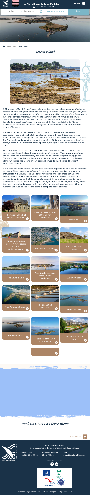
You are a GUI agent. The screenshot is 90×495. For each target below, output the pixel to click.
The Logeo (74, 219)
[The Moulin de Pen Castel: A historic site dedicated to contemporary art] (27, 250)
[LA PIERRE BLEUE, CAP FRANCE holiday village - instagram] (57, 464)
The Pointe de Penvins (16, 307)
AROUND (11, 46)
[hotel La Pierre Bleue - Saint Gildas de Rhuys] (9, 452)
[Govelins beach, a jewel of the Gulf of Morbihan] (56, 218)
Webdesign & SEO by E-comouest (59, 492)
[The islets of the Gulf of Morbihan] (56, 342)
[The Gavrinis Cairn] (27, 279)
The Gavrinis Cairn (15, 278)
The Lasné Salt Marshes (45, 306)
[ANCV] (50, 482)
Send (78, 11)
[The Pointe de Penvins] (27, 308)
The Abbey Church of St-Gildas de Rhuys (16, 216)
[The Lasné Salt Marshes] (56, 308)
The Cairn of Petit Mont (74, 247)
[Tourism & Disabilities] (46, 473)
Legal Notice (31, 492)
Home (4, 46)
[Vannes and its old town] (85, 340)
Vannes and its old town (74, 337)
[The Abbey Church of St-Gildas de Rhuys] (27, 218)
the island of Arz (16, 336)
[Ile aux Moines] (85, 311)
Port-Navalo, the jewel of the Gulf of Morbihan (44, 275)
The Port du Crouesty (45, 249)
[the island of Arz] (27, 337)
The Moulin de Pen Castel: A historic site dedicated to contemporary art (16, 245)
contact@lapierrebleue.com (74, 455)
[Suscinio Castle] (85, 279)
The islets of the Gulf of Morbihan (45, 340)
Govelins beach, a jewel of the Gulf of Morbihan (45, 215)
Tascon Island (22, 46)
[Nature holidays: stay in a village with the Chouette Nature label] (59, 473)
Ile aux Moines (74, 309)
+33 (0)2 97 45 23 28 (45, 7)
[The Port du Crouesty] (56, 250)
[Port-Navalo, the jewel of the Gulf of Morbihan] (56, 279)
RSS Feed (41, 492)
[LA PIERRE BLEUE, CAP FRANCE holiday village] (52, 464)
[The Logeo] (85, 221)
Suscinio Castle (74, 278)
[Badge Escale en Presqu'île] (61, 482)
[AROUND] (6, 3)
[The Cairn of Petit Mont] (85, 250)
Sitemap (21, 492)
